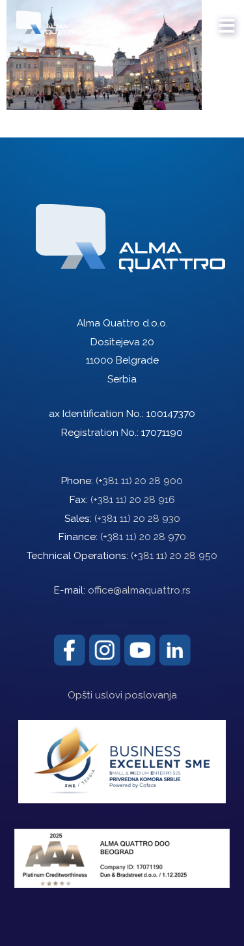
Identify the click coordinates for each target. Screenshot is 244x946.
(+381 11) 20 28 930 (137, 518)
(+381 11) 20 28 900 (139, 481)
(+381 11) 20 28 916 (132, 500)
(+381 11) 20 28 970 (143, 537)
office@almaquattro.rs (139, 590)
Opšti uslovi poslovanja (122, 695)
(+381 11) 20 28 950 (174, 556)
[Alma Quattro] (47, 19)
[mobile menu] (227, 19)
